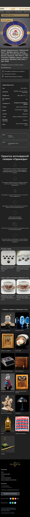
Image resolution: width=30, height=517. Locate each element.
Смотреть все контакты (10, 493)
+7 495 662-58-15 (5, 486)
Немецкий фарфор (18, 11)
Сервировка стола (9, 11)
